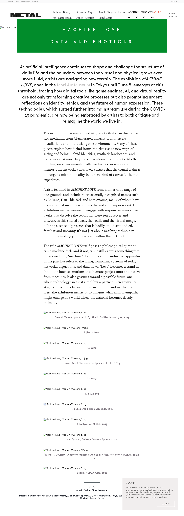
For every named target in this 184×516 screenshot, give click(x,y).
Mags (90, 12)
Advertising (25, 2)
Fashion (57, 12)
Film (101, 17)
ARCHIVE (133, 12)
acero (157, 12)
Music (109, 17)
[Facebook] (137, 18)
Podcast (146, 12)
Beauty (67, 12)
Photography (65, 17)
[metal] (25, 15)
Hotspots (111, 12)
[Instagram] (144, 18)
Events (121, 12)
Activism (89, 17)
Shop (17, 2)
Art (54, 17)
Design (79, 17)
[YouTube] (152, 18)
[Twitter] (129, 18)
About (10, 2)
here (164, 497)
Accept (166, 504)
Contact (35, 2)
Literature (81, 12)
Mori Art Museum (73, 85)
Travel (102, 12)
